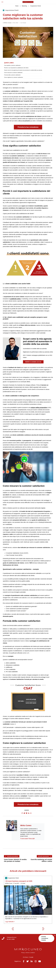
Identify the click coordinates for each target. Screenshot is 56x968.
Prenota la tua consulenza (28, 127)
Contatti (31, 957)
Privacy (23, 952)
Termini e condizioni (30, 952)
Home (16, 6)
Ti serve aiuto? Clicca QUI (27, 838)
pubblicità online (15, 299)
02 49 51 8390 (11, 939)
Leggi (10, 921)
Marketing (24, 6)
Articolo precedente (12, 856)
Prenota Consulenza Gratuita (44, 938)
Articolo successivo (43, 856)
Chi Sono (25, 957)
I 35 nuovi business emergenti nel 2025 (18, 881)
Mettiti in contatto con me (33, 362)
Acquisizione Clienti (12, 10)
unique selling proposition (39, 407)
